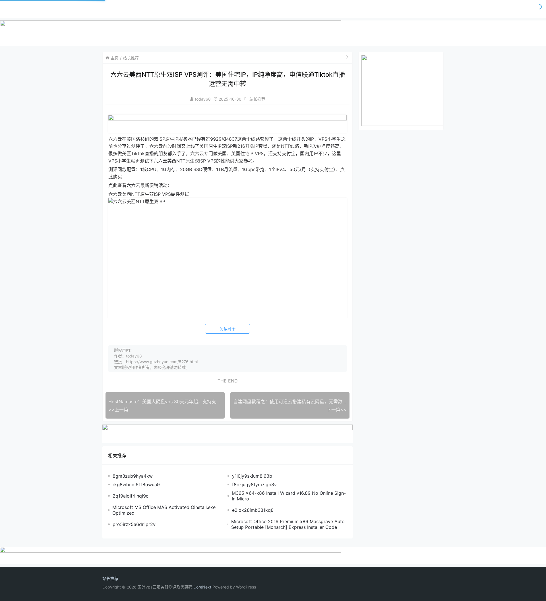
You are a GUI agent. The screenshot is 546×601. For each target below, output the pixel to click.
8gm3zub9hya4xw (133, 476)
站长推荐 (131, 57)
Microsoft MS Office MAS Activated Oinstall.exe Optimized (164, 510)
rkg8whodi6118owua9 (136, 484)
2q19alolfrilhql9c (130, 496)
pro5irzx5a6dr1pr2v (134, 524)
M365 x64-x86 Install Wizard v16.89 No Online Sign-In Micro (289, 496)
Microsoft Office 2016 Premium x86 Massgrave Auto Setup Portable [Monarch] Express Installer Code (288, 524)
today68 (203, 99)
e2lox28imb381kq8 (253, 510)
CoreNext (202, 587)
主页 (115, 57)
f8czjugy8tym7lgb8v (254, 484)
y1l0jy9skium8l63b (252, 476)
